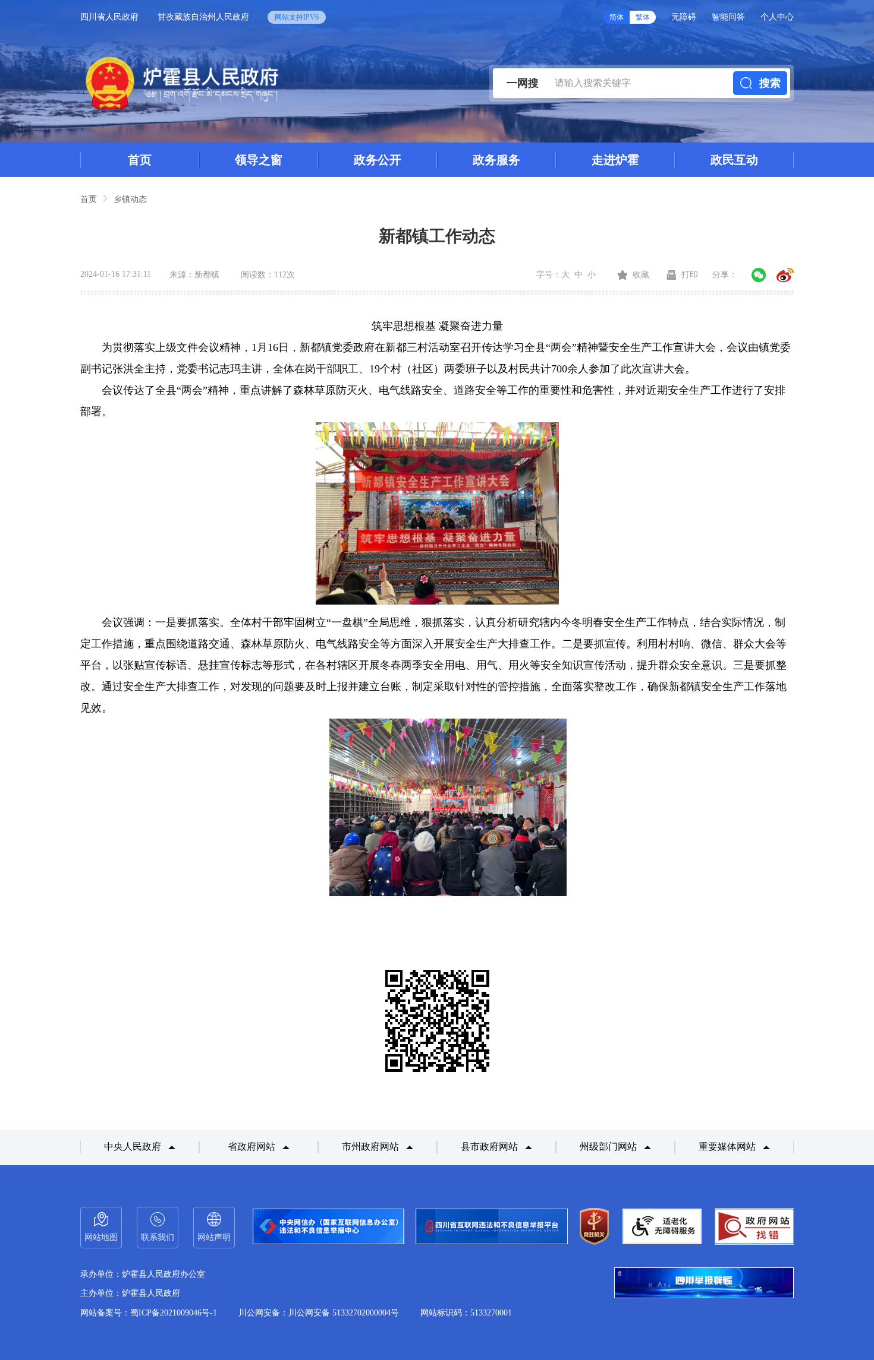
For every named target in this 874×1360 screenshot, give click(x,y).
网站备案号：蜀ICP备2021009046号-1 (148, 1312)
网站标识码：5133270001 (466, 1312)
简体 (616, 17)
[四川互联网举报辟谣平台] (704, 1284)
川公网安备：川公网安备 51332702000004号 (318, 1312)
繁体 (643, 17)
